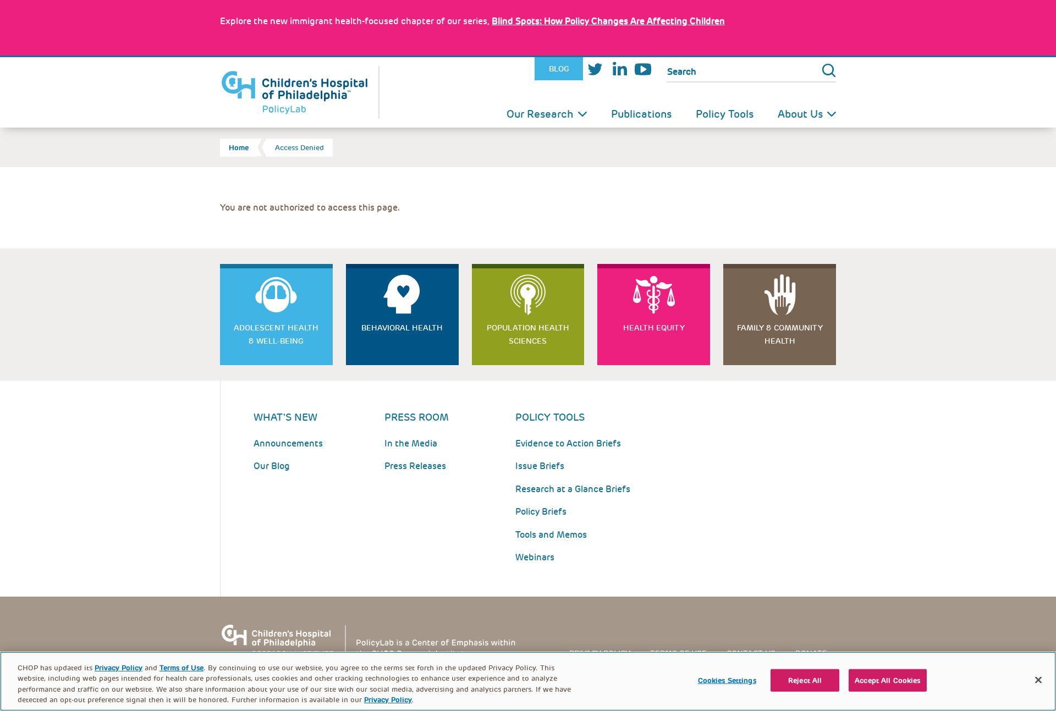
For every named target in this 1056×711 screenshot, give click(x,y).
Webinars (534, 557)
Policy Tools (725, 114)
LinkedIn (619, 69)
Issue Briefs (539, 466)
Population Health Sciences (528, 334)
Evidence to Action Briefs (568, 443)
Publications (641, 114)
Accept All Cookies (887, 680)
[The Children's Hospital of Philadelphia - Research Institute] (374, 640)
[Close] (1038, 680)
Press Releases (415, 466)
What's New (285, 417)
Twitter (595, 69)
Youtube (643, 69)
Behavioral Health (402, 328)
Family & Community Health (780, 334)
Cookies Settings (727, 680)
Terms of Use (182, 668)
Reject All (805, 680)
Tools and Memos (551, 535)
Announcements (288, 443)
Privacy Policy (118, 668)
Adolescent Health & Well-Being (276, 334)
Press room (416, 417)
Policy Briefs (540, 511)
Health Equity (654, 328)
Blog (559, 69)
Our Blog (272, 466)
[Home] (300, 92)
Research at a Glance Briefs (572, 489)
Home (239, 147)
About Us (800, 114)
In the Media (410, 443)
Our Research (540, 114)
